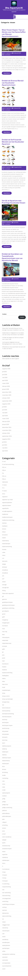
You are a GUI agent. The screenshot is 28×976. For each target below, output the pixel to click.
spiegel (4, 840)
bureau (4, 549)
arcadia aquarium (7, 511)
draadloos (5, 570)
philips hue (5, 804)
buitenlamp (5, 541)
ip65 (3, 649)
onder (4, 790)
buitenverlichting (7, 546)
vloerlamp (5, 928)
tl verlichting (5, 884)
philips (4, 802)
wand (3, 936)
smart (4, 834)
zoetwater (5, 960)
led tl (3, 743)
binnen (4, 529)
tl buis (4, 872)
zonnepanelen (6, 963)
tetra (3, 863)
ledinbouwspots (6, 746)
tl (2, 866)
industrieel (5, 640)
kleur (3, 681)
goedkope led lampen (8, 605)
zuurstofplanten (6, 966)
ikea (3, 634)
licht (3, 766)
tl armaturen (5, 869)
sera (3, 831)
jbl (3, 652)
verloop (4, 907)
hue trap (4, 631)
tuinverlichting (6, 895)
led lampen (5, 722)
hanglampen (5, 623)
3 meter (4, 485)
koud (3, 687)
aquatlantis (5, 508)
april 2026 (5, 380)
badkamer (5, 514)
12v (3, 473)
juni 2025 (4, 410)
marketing (5, 778)
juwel (3, 658)
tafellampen (5, 860)
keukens (4, 670)
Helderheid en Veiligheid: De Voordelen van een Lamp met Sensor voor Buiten (13, 333)
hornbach (5, 626)
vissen (4, 922)
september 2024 (7, 436)
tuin (3, 890)
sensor (4, 828)
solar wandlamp (6, 837)
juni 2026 (4, 374)
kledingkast (5, 675)
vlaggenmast (6, 925)
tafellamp (5, 857)
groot (3, 614)
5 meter (4, 491)
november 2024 (6, 430)
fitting (4, 590)
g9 (3, 596)
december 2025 (6, 392)
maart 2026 (5, 383)
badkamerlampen (7, 517)
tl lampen (5, 881)
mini (3, 781)
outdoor (4, 796)
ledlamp (4, 749)
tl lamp (4, 878)
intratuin (4, 646)
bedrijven (4, 526)
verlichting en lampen (8, 904)
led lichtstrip (5, 728)
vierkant (4, 910)
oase (3, 787)
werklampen (5, 948)
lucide (4, 775)
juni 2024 (4, 445)
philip (3, 799)
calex (3, 552)
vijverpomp (5, 913)
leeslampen (5, 763)
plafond (4, 810)
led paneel (5, 731)
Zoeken (4, 314)
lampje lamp (5, 702)
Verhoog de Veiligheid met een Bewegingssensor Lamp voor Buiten (12, 343)
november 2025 (6, 395)
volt (3, 934)
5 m (3, 488)
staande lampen (7, 848)
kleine (4, 678)
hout (3, 628)
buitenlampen (6, 543)
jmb (3, 655)
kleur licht (5, 684)
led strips (4, 740)
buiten (4, 538)
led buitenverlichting (8, 714)
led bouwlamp (6, 711)
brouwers (5, 535)
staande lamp (6, 846)
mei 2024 (4, 448)
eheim (4, 582)
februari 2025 (6, 421)
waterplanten (6, 945)
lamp (3, 693)
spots (3, 843)
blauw (4, 532)
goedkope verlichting (8, 608)
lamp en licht (6, 696)
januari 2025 (5, 424)
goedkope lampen (7, 602)
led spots (4, 737)
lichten (4, 769)
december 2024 (6, 427)
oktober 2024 (6, 433)
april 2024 (5, 451)
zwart (3, 969)
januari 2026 (5, 389)
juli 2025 (4, 407)
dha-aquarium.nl (14, 7)
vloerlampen (5, 931)
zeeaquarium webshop (8, 954)
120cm (4, 470)
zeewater (5, 957)
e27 (3, 579)
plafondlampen (6, 816)
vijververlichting (6, 916)
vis (3, 919)
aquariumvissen (6, 505)
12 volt (4, 461)
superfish (4, 854)
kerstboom (5, 664)
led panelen (5, 734)
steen (3, 851)
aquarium (5, 497)
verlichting (5, 901)
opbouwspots (6, 793)
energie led (5, 587)
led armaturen (6, 708)
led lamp (4, 719)
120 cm (4, 467)
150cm (4, 479)
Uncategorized (6, 898)
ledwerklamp (6, 760)
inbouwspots (5, 637)
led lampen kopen (7, 725)
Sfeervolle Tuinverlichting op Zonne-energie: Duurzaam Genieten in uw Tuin (13, 329)
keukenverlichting (7, 672)
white (3, 951)
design (4, 564)
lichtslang (5, 772)
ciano (3, 555)
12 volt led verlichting (8, 464)
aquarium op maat (7, 499)
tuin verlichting (6, 892)
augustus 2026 (6, 369)
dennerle (4, 561)
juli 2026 (4, 371)
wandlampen (6, 942)
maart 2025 (5, 418)
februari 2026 (6, 386)
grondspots (5, 611)
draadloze (5, 573)
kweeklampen (6, 690)
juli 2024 (4, 442)
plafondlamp (6, 813)
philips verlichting (7, 807)
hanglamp (5, 620)
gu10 (3, 617)
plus (3, 819)
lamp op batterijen (7, 699)
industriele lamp (6, 643)
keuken (4, 667)
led (3, 705)
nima (3, 784)
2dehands (5, 482)
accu (3, 494)
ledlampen (5, 752)
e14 (3, 576)
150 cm (4, 476)
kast (3, 661)
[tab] (14, 16)
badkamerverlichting (8, 520)
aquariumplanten (7, 502)
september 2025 (7, 401)
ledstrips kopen (6, 758)
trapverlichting (6, 887)
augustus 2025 (6, 404)
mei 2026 (4, 377)
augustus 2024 (6, 439)
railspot (4, 822)
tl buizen (4, 875)
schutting (5, 825)
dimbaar (4, 567)
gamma (4, 599)
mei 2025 (4, 413)
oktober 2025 (6, 398)
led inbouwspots (6, 716)
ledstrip (4, 755)
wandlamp (5, 939)
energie (4, 584)
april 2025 (5, 415)
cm (3, 558)
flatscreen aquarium (8, 593)
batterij (4, 523)
